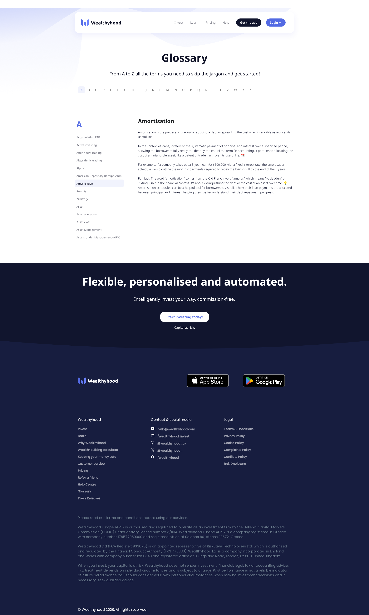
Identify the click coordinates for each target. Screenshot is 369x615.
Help (226, 22)
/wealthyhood (168, 457)
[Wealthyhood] (101, 22)
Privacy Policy (234, 436)
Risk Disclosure (235, 463)
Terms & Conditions (238, 429)
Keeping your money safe (97, 457)
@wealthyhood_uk (171, 443)
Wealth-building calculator (98, 450)
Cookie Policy (234, 443)
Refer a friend (88, 477)
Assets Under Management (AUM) (98, 237)
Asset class (83, 222)
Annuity (81, 191)
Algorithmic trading (89, 160)
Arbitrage (82, 199)
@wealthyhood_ (170, 450)
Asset (79, 206)
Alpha (80, 168)
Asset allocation (86, 214)
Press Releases (89, 498)
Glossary (84, 491)
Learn (194, 22)
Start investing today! (184, 317)
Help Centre (87, 484)
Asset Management (88, 229)
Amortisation (84, 183)
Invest (179, 22)
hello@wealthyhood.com (176, 429)
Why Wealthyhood (92, 443)
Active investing (86, 145)
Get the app (249, 22)
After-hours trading (89, 153)
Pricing (210, 22)
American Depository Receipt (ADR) (98, 176)
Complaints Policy (237, 450)
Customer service (91, 463)
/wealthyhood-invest (173, 436)
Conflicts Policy (235, 457)
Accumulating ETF (88, 137)
